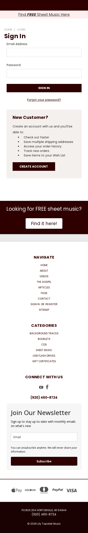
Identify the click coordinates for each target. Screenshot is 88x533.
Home (44, 265)
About (44, 271)
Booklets (44, 339)
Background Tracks (44, 333)
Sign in (35, 304)
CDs (44, 344)
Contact (44, 298)
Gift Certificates (44, 361)
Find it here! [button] (44, 223)
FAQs (44, 293)
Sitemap (44, 310)
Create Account (33, 166)
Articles (44, 287)
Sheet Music (44, 350)
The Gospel (44, 282)
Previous (6, 528)
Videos (44, 276)
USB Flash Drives (44, 355)
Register (51, 304)
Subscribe (44, 461)
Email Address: (17, 44)
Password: (14, 65)
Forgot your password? (44, 100)
